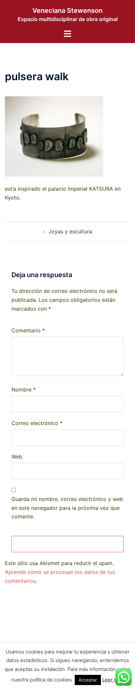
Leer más (113, 680)
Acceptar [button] (88, 679)
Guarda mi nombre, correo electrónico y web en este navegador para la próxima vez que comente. (67, 508)
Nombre (23, 389)
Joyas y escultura (70, 231)
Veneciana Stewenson (67, 10)
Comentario (28, 330)
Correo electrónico (37, 423)
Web (16, 456)
